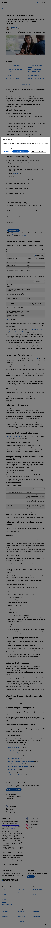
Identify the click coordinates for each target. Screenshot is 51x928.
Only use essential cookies (38, 151)
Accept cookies (20, 151)
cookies (10, 142)
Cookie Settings (7, 151)
